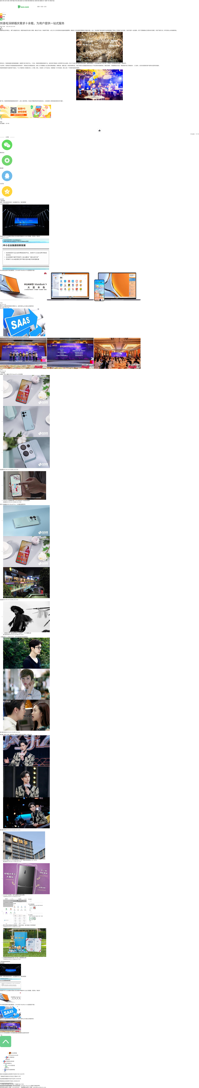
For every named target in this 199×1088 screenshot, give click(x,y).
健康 (41, 0)
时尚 (16, 0)
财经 (38, 0)
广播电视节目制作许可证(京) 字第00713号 (10, 1076)
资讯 (3, 0)
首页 (1, 0)
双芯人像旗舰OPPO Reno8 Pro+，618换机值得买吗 (12, 504)
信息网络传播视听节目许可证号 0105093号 (10, 1078)
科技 (53, 0)
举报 (1, 122)
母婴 (26, 0)
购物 (51, 0)
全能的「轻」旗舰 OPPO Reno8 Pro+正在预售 (11, 374)
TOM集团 (2, 1084)
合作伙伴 (12, 1084)
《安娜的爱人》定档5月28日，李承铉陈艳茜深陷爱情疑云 (14, 637)
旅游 (21, 0)
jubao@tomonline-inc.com (39, 1087)
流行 (6, 0)
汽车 (48, 0)
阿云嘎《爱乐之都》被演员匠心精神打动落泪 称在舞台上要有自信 (16, 734)
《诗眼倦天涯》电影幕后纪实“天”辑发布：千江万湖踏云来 (17, 633)
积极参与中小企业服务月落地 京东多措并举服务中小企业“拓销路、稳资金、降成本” (20, 236)
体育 (11, 0)
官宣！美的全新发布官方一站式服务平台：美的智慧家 (13, 202)
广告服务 (16, 1084)
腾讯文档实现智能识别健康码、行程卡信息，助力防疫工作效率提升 (19, 925)
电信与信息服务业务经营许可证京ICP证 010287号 (12, 1074)
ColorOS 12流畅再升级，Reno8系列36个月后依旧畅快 (16, 500)
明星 (13, 0)
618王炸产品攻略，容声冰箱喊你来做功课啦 (14, 895)
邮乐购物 (7, 1084)
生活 (23, 0)
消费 (46, 0)
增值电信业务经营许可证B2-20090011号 (10, 1081)
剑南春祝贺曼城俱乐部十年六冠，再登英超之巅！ (15, 957)
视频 (36, 0)
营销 (28, 0)
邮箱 (31, 0)
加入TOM (21, 1084)
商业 (33, 0)
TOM (4, 26)
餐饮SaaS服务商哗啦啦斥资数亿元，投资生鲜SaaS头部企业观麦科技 (17, 306)
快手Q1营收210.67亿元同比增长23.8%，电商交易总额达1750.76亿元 (20, 860)
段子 (43, 0)
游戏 (18, 0)
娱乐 (8, 0)
